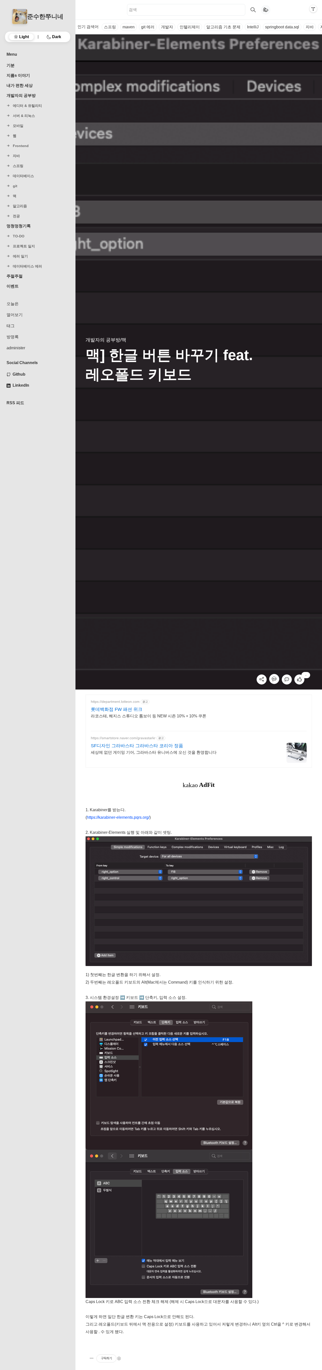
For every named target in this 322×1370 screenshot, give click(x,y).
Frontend (21, 146)
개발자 (167, 27)
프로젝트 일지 (24, 246)
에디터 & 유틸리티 (27, 106)
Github (19, 374)
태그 (11, 326)
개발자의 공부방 (21, 95)
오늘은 (13, 304)
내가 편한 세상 (20, 85)
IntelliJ (253, 27)
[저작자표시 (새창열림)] (118, 1358)
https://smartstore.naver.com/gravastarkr (123, 738)
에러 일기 (20, 256)
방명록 (13, 337)
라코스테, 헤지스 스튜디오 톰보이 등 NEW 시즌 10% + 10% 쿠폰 (148, 716)
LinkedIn (21, 385)
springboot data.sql (282, 27)
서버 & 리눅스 (24, 116)
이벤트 (13, 286)
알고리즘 (20, 206)
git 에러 (147, 27)
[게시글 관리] (92, 1358)
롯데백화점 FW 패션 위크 (116, 709)
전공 (16, 216)
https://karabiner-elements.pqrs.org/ (118, 817)
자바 (310, 27)
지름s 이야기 (18, 75)
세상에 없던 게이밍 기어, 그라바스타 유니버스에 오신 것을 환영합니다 (154, 752)
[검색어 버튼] (253, 10)
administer (16, 348)
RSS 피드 (15, 403)
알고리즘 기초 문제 (223, 27)
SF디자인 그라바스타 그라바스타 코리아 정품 (137, 745)
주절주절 (15, 276)
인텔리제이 (190, 27)
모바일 (18, 126)
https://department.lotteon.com (115, 702)
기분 (11, 65)
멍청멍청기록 (19, 226)
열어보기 (15, 315)
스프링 (110, 27)
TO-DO (18, 236)
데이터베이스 (23, 176)
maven (129, 27)
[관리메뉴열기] (313, 9)
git (15, 186)
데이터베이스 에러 (27, 266)
